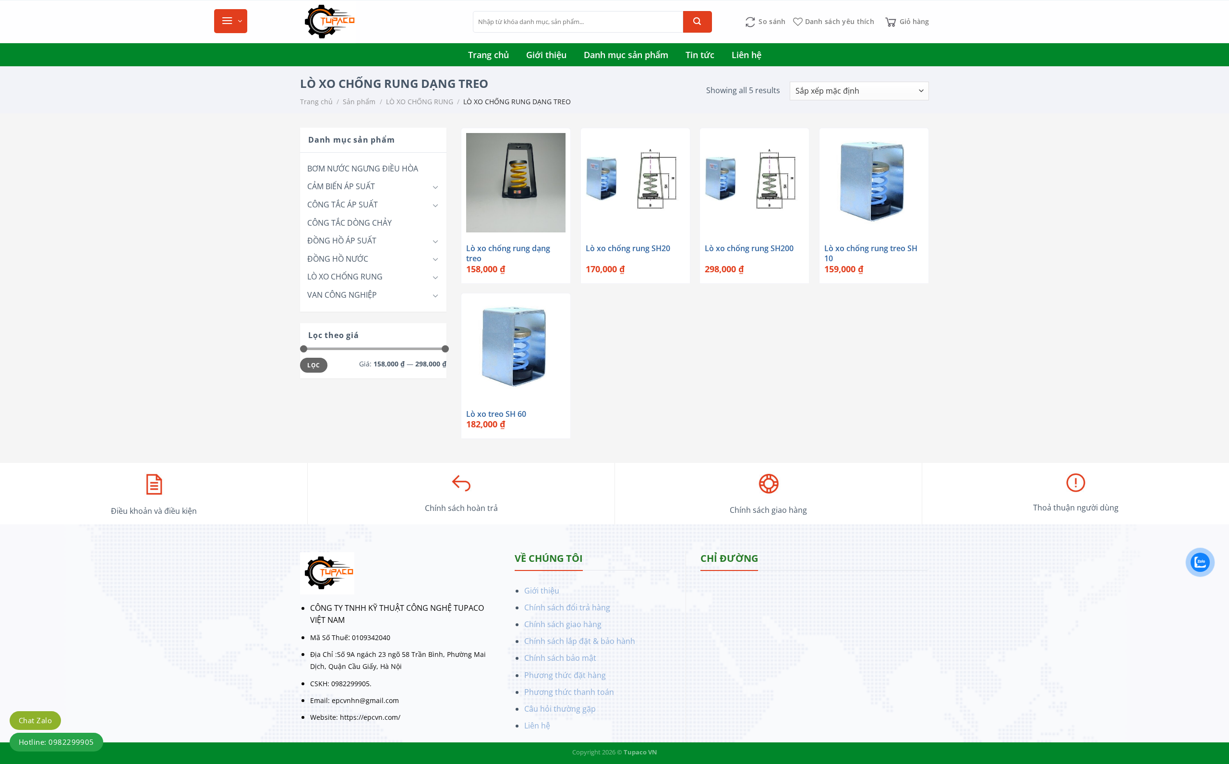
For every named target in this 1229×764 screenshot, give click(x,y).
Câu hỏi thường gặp (560, 708)
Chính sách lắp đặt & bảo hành (579, 641)
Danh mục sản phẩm (626, 55)
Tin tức (700, 55)
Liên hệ (746, 55)
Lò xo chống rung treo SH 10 (870, 253)
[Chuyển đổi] (435, 187)
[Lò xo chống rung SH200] (754, 182)
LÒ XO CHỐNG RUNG (419, 101)
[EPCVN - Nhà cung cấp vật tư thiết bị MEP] (379, 22)
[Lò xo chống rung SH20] (635, 182)
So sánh (772, 21)
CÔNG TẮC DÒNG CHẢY (349, 223)
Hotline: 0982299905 (56, 742)
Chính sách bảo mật (560, 658)
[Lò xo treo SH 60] (515, 347)
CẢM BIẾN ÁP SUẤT (341, 186)
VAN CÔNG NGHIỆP (342, 295)
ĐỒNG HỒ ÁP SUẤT (341, 240)
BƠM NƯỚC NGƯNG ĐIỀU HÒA (362, 168)
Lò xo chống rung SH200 (749, 248)
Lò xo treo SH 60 (496, 414)
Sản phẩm (359, 101)
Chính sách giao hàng (563, 624)
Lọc (313, 365)
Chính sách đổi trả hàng (567, 607)
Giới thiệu (546, 55)
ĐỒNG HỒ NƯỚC (337, 259)
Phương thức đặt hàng (565, 675)
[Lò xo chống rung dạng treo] (515, 182)
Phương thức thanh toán (569, 692)
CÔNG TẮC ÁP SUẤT (342, 204)
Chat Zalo (35, 720)
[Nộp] (697, 22)
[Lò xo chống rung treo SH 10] (873, 182)
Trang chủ (488, 55)
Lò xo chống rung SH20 (628, 248)
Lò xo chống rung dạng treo (508, 253)
